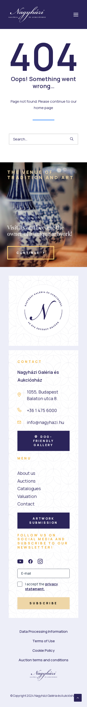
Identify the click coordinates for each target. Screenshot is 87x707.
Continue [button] (28, 253)
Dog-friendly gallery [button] (44, 441)
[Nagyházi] (27, 14)
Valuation (27, 496)
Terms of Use (43, 640)
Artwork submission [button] (43, 520)
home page (43, 107)
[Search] (43, 139)
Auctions (26, 481)
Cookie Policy (43, 650)
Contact (26, 504)
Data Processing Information (44, 631)
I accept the (41, 586)
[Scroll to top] (78, 697)
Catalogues (29, 488)
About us (26, 473)
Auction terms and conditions (43, 659)
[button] (71, 138)
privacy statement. (41, 586)
